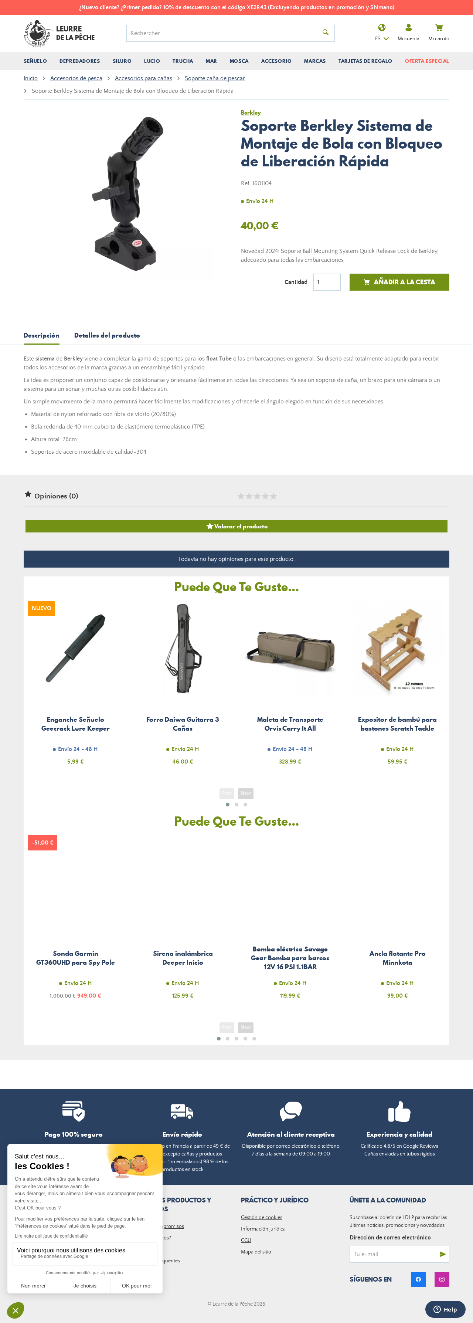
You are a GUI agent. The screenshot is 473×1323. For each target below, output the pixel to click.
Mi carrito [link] (438, 39)
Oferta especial (427, 61)
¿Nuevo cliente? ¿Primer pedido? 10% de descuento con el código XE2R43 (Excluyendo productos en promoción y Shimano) (236, 7)
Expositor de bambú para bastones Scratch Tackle (397, 687)
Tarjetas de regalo (365, 61)
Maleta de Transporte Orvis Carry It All (290, 687)
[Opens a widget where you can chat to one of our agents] (445, 1310)
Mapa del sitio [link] (256, 1252)
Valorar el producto (236, 526)
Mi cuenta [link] (408, 39)
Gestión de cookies (261, 1218)
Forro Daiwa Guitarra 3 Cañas (183, 687)
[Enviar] (442, 1254)
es (378, 39)
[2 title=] (249, 496)
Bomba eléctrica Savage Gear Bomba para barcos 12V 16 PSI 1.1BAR (290, 921)
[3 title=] (257, 496)
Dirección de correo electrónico (390, 1237)
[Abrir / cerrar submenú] (35, 61)
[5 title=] (273, 496)
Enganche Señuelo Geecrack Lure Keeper (75, 687)
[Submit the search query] (325, 33)
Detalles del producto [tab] (107, 335)
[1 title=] (240, 496)
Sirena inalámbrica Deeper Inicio (183, 921)
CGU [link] (246, 1241)
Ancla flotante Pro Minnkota (397, 921)
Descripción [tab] (41, 335)
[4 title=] (265, 496)
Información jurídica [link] (263, 1229)
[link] (418, 1279)
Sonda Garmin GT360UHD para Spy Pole (75, 921)
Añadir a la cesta (404, 282)
